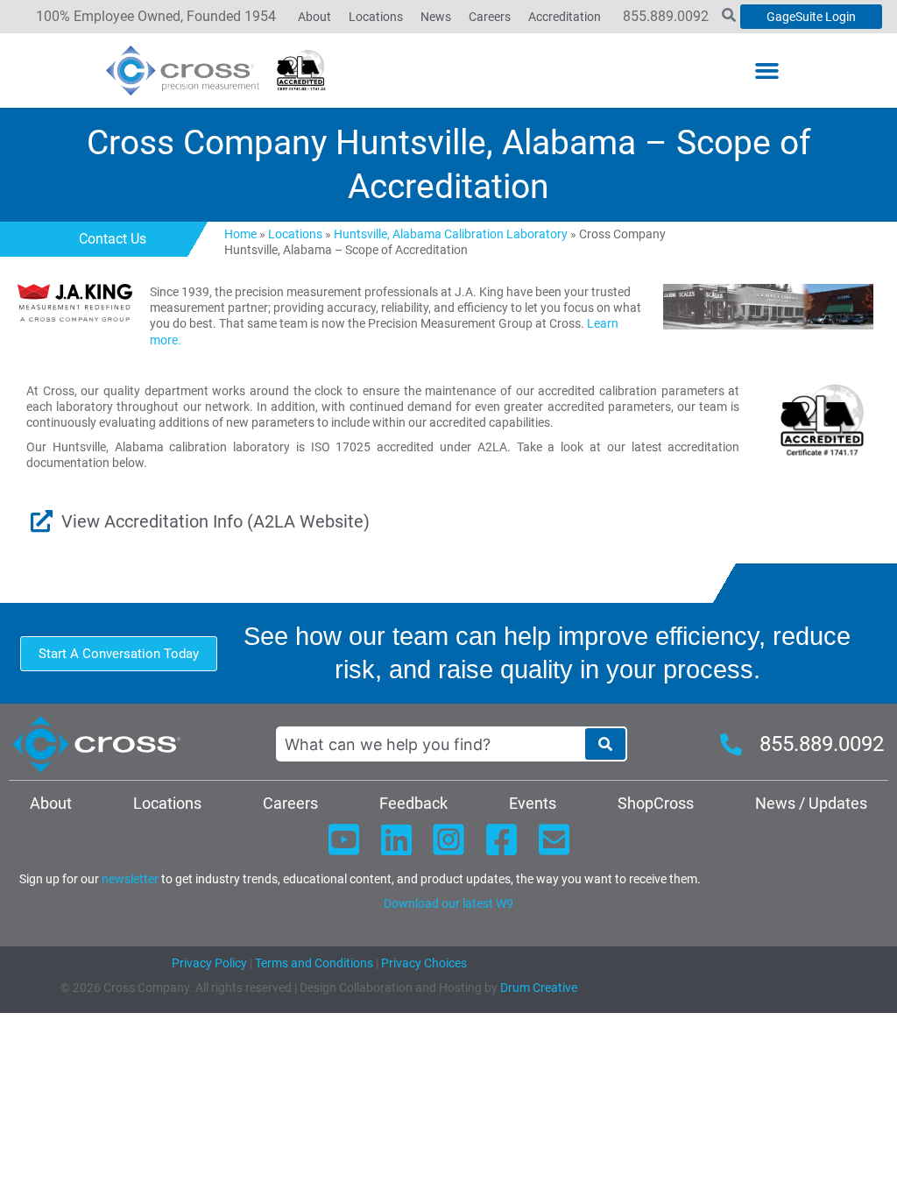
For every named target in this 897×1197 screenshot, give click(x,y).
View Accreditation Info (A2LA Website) (215, 521)
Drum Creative (538, 988)
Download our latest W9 (448, 903)
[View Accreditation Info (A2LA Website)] (42, 521)
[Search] (605, 743)
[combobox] (430, 743)
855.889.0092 (666, 16)
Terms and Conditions (312, 963)
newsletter (130, 879)
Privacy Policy (209, 963)
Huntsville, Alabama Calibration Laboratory (451, 234)
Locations (295, 234)
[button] (767, 71)
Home (240, 234)
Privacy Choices (424, 963)
